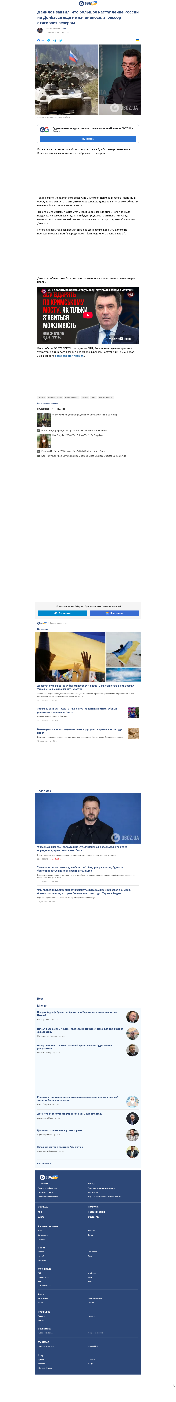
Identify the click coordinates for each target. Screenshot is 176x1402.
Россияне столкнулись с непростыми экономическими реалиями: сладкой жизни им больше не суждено (77, 1098)
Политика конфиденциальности (101, 1188)
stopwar (85, 398)
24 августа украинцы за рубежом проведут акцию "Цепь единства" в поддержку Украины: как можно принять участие (85, 687)
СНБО (93, 398)
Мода (90, 1364)
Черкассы (42, 1239)
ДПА (90, 1277)
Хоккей (41, 1256)
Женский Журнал (45, 1368)
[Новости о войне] (42, 624)
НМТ (90, 1281)
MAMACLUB (93, 1346)
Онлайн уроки (44, 1277)
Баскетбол (92, 1252)
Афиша (41, 1359)
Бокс (90, 1256)
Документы (93, 1192)
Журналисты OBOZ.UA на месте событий (105, 1197)
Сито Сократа (44, 1104)
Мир (40, 1212)
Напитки (91, 1316)
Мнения (42, 1005)
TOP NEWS (44, 790)
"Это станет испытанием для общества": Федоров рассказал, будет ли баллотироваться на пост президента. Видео (80, 869)
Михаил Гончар (44, 1053)
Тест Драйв (43, 1298)
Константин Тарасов (47, 1036)
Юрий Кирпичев (44, 1134)
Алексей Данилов (105, 398)
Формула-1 (42, 1260)
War (64, 29)
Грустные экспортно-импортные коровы (59, 1130)
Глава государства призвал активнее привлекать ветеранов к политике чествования (76, 855)
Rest (40, 998)
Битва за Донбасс (55, 398)
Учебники (92, 1273)
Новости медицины (46, 1346)
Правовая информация (47, 1188)
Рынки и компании (45, 1333)
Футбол (41, 1252)
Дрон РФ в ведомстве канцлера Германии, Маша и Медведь (69, 1113)
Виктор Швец (43, 1019)
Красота (41, 1364)
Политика (93, 1206)
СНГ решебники (44, 1286)
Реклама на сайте (45, 1192)
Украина (41, 398)
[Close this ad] (174, 1386)
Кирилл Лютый (53, 28)
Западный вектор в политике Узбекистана (60, 1147)
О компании (43, 1184)
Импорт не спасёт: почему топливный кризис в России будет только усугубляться (74, 1047)
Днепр (90, 1235)
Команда (91, 1184)
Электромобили (95, 1298)
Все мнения (43, 1163)
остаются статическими (69, 355)
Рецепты (41, 1316)
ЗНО (40, 1281)
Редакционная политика (47, 403)
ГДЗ (39, 1273)
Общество (94, 1217)
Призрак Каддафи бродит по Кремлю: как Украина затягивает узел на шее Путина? (77, 1014)
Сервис (91, 1303)
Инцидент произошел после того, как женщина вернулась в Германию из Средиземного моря (80, 737)
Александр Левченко (47, 1151)
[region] (88, 175)
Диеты (41, 1320)
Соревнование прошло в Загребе (52, 716)
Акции (40, 1303)
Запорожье (43, 1235)
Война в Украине (71, 398)
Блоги (41, 1217)
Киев (40, 1231)
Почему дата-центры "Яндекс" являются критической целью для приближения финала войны (80, 1030)
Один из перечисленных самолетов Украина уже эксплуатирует (66, 898)
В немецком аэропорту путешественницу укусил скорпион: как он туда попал (79, 731)
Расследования (96, 1212)
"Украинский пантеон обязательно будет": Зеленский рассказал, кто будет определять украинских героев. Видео (82, 848)
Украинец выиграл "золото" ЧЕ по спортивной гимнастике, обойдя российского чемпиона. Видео (77, 710)
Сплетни (91, 1359)
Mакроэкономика (95, 1333)
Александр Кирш (45, 1118)
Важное (42, 629)
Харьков (91, 1231)
